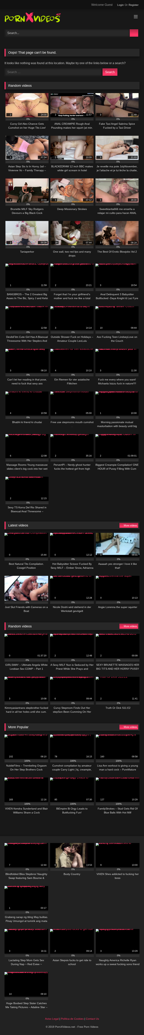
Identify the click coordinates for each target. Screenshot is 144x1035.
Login (120, 4)
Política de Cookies (72, 1018)
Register (134, 4)
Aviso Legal (52, 1018)
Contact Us (92, 1018)
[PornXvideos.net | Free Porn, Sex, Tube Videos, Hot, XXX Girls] (72, 18)
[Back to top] (132, 1024)
